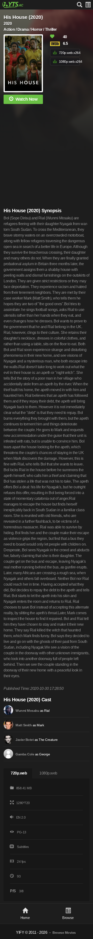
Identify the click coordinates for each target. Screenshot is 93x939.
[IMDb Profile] (8, 710)
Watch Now (26, 99)
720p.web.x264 (69, 53)
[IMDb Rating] (56, 43)
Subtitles (23, 847)
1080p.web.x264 (69, 61)
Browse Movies (64, 932)
